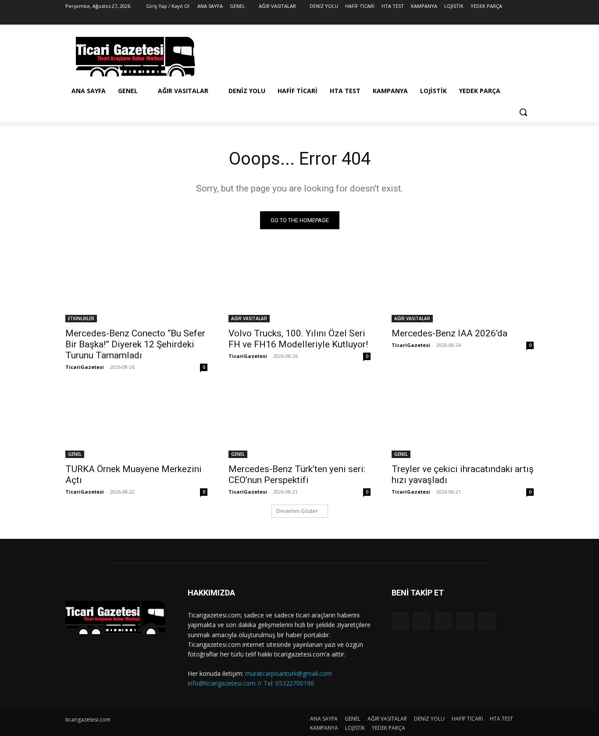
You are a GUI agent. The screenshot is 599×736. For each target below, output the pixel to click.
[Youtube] (529, 19)
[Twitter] (504, 19)
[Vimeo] (516, 19)
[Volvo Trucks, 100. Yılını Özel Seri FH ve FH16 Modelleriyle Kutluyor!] (299, 286)
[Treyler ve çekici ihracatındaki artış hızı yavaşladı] (463, 422)
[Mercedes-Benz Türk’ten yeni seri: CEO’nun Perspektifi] (299, 422)
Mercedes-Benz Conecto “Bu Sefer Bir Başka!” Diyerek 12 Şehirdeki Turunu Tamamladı (135, 344)
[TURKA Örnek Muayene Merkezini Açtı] (136, 422)
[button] (523, 112)
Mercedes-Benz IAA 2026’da (449, 333)
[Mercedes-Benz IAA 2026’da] (463, 286)
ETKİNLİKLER (81, 318)
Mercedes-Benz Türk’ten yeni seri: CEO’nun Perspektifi (296, 474)
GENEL (75, 454)
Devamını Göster (297, 511)
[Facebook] (480, 19)
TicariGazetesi (84, 367)
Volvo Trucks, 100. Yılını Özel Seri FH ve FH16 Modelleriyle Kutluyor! (298, 339)
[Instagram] (492, 19)
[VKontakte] (486, 621)
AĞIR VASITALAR (249, 318)
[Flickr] (443, 621)
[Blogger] (400, 621)
